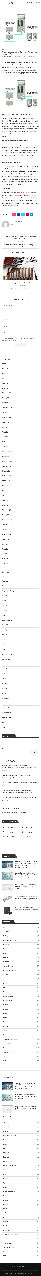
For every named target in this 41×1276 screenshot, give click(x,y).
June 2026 (5, 373)
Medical (21, 1009)
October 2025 (6, 412)
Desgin (21, 949)
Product (21, 1022)
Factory (21, 953)
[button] (4, 274)
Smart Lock (21, 1035)
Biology (21, 936)
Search (4, 749)
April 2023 (5, 559)
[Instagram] (27, 3)
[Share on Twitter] (23, 214)
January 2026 (6, 398)
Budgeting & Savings (21, 940)
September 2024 (7, 476)
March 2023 (5, 564)
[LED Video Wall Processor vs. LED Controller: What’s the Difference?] (7, 911)
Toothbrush (21, 1043)
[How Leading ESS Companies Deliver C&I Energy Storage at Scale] (7, 887)
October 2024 (6, 471)
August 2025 (6, 422)
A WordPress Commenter (9, 812)
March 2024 (5, 505)
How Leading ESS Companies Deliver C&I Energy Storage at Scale (25, 886)
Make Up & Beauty (21, 996)
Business (21, 944)
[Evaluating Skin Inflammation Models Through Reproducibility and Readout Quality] (7, 876)
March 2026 (5, 388)
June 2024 (5, 490)
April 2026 (5, 383)
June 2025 (5, 432)
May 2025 (5, 437)
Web (21, 1061)
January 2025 (6, 456)
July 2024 (5, 486)
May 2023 (5, 554)
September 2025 (7, 417)
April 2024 (5, 500)
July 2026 (5, 369)
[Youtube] (31, 3)
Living (21, 992)
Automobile (21, 932)
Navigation (23, 812)
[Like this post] (14, 214)
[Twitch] (33, 3)
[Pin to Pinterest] (27, 214)
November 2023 (7, 525)
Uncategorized (21, 1048)
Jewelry (21, 979)
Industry (21, 975)
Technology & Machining (21, 1039)
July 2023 (5, 544)
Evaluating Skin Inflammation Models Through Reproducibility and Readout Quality (26, 875)
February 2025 (6, 451)
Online (21, 1018)
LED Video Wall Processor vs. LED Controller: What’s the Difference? (27, 909)
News (21, 1013)
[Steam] (36, 3)
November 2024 (7, 466)
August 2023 (6, 539)
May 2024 (5, 495)
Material (21, 1005)
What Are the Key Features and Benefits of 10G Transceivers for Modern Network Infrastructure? (26, 898)
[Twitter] (25, 3)
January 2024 (6, 515)
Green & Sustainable (21, 970)
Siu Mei (21, 1030)
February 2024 (6, 510)
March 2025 (5, 447)
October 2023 (6, 529)
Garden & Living (21, 966)
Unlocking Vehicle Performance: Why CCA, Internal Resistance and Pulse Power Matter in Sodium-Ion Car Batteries (19, 767)
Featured (21, 957)
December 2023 (7, 520)
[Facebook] (12, 1267)
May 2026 (5, 378)
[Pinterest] (29, 3)
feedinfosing (7, 56)
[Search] (39, 3)
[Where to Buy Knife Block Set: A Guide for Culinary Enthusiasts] (20, 268)
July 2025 (5, 427)
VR (21, 1056)
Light (21, 987)
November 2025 (7, 408)
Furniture (21, 962)
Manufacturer (21, 1000)
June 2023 (5, 549)
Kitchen (21, 983)
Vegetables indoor (21, 1052)
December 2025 (7, 403)
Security (21, 1026)
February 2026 (6, 393)
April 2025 (5, 442)
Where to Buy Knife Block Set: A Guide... (20, 283)
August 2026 (6, 364)
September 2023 (7, 534)
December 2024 (7, 461)
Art (21, 927)
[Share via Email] (31, 214)
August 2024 (6, 481)
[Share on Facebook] (18, 214)
